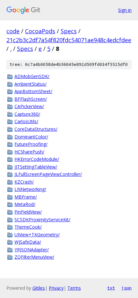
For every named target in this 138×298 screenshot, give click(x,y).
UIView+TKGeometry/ (37, 234)
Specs (69, 31)
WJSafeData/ (27, 242)
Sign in (125, 10)
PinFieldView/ (28, 212)
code (13, 31)
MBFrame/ (25, 197)
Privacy (56, 288)
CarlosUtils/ (26, 121)
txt (111, 288)
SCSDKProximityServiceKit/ (42, 219)
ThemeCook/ (28, 227)
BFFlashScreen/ (30, 99)
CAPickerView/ (29, 106)
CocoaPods (40, 31)
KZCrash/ (24, 182)
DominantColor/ (31, 137)
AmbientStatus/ (30, 84)
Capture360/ (27, 114)
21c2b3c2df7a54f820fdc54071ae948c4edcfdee (68, 40)
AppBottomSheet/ (33, 91)
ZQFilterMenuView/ (34, 257)
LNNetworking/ (30, 189)
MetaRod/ (24, 204)
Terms (74, 288)
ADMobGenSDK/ (31, 76)
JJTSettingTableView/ (35, 167)
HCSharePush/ (29, 152)
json (126, 288)
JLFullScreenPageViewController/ (48, 174)
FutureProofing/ (30, 144)
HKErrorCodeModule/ (36, 159)
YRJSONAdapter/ (31, 250)
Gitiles (38, 288)
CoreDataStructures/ (35, 129)
